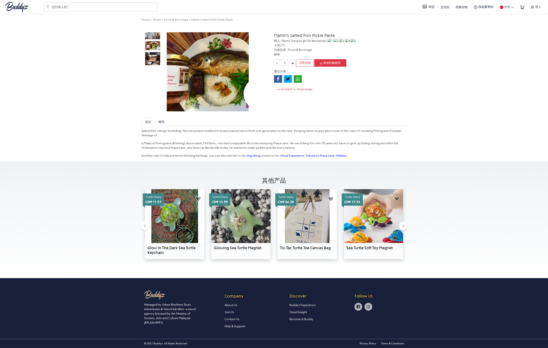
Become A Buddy (301, 319)
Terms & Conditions (392, 343)
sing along (253, 156)
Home (145, 20)
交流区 (445, 7)
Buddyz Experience (302, 305)
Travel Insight (298, 312)
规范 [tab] (161, 122)
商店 (431, 7)
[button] (145, 226)
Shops (157, 20)
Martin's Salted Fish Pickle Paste (212, 20)
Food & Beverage (176, 20)
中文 (507, 7)
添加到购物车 (331, 63)
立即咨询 (305, 63)
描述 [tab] (148, 122)
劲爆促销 (462, 7)
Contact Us (232, 319)
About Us (231, 305)
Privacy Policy (368, 343)
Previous (141, 49)
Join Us (229, 312)
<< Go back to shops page (295, 89)
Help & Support (235, 326)
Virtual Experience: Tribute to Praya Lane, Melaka (313, 156)
